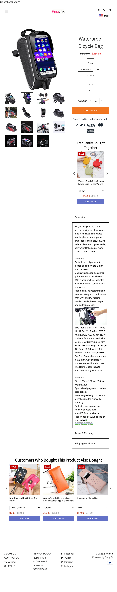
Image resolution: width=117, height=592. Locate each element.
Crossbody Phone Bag (87, 498)
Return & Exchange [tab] (84, 433)
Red (99, 69)
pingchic (108, 553)
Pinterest (68, 562)
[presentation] (74, 173)
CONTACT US (11, 558)
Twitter (67, 558)
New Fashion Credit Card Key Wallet (23, 499)
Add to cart (90, 202)
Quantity (82, 101)
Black (90, 75)
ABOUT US (10, 553)
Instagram (68, 566)
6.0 (90, 90)
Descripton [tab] (79, 217)
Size (90, 84)
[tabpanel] (90, 325)
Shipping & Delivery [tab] (84, 443)
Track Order (10, 562)
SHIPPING (9, 566)
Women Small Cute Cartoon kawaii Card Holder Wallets (91, 182)
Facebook (68, 553)
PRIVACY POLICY (42, 553)
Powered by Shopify (102, 557)
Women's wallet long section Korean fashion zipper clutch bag (58, 499)
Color (90, 63)
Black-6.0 (86, 69)
